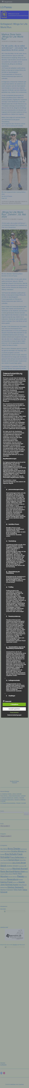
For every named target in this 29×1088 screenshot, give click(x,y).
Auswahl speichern (14, 709)
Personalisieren (14, 712)
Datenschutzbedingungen (14, 715)
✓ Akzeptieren (14, 704)
